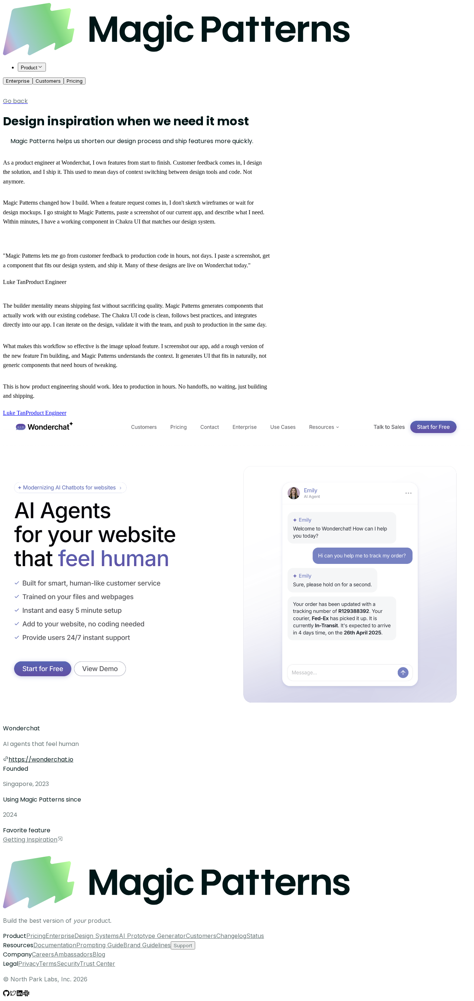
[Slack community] (26, 994)
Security (68, 963)
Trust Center (97, 963)
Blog (99, 954)
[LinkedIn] (19, 994)
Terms (48, 963)
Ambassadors (73, 954)
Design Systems (96, 935)
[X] (13, 994)
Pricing (75, 81)
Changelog (231, 935)
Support (183, 945)
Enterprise (18, 81)
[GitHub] (6, 994)
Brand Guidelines (147, 945)
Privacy (28, 963)
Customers (48, 81)
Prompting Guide (99, 945)
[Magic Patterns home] (176, 53)
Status (255, 935)
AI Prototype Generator (152, 935)
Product (29, 67)
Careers (43, 954)
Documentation (54, 945)
